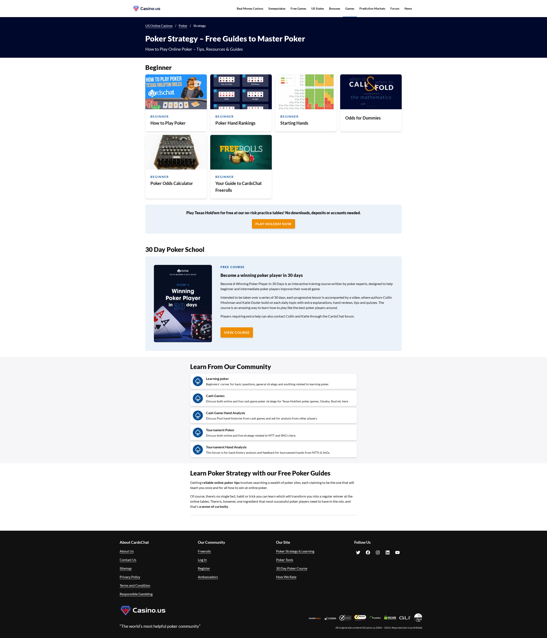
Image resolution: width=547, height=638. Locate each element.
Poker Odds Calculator (171, 183)
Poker (183, 26)
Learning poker (217, 379)
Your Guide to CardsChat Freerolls (238, 187)
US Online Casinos (159, 26)
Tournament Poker (220, 430)
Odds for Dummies (363, 117)
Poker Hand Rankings (235, 123)
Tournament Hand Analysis (226, 447)
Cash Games (215, 396)
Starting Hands (294, 123)
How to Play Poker (168, 123)
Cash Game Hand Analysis (225, 413)
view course (237, 332)
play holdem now (273, 224)
